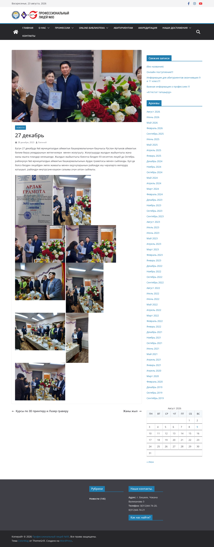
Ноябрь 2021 (154, 337)
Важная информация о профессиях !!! (168, 86)
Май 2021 (152, 354)
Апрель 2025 (154, 150)
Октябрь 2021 (154, 343)
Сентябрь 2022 (155, 282)
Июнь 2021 (153, 348)
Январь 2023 (154, 260)
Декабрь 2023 (154, 199)
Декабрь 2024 (154, 161)
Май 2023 (152, 238)
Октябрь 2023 (154, 210)
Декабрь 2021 (154, 332)
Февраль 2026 (155, 128)
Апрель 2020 (154, 370)
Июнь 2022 (153, 299)
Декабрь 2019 (154, 387)
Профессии (62, 27)
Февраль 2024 (155, 194)
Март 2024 (153, 188)
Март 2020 (153, 376)
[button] (48, 28)
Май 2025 (152, 144)
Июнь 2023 (153, 232)
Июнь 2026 (153, 117)
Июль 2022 (153, 293)
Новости (20, 127)
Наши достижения (175, 27)
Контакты (28, 35)
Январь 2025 (154, 155)
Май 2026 (152, 122)
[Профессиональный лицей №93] (16, 32)
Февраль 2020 (155, 381)
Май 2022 (152, 304)
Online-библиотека (92, 27)
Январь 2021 (154, 365)
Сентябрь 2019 (155, 398)
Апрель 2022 (154, 310)
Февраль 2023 (155, 254)
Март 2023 (153, 249)
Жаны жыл (130, 411)
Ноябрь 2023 (154, 205)
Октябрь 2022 (154, 277)
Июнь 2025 (153, 139)
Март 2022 (153, 315)
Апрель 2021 (154, 359)
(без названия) (155, 66)
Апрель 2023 (154, 243)
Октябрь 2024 (154, 172)
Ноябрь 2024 (154, 166)
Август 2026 (153, 111)
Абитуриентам (123, 27)
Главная (27, 27)
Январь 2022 (154, 326)
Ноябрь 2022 (154, 271)
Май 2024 (152, 177)
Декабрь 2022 (154, 265)
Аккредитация (147, 27)
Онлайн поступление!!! (160, 72)
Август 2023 (153, 221)
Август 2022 (153, 288)
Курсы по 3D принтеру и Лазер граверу (42, 411)
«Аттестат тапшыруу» (159, 92)
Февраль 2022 (155, 321)
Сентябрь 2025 (155, 133)
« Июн (150, 462)
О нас (42, 27)
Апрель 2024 (154, 183)
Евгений (42, 142)
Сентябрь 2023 (155, 216)
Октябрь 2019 (154, 392)
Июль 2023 (153, 227)
